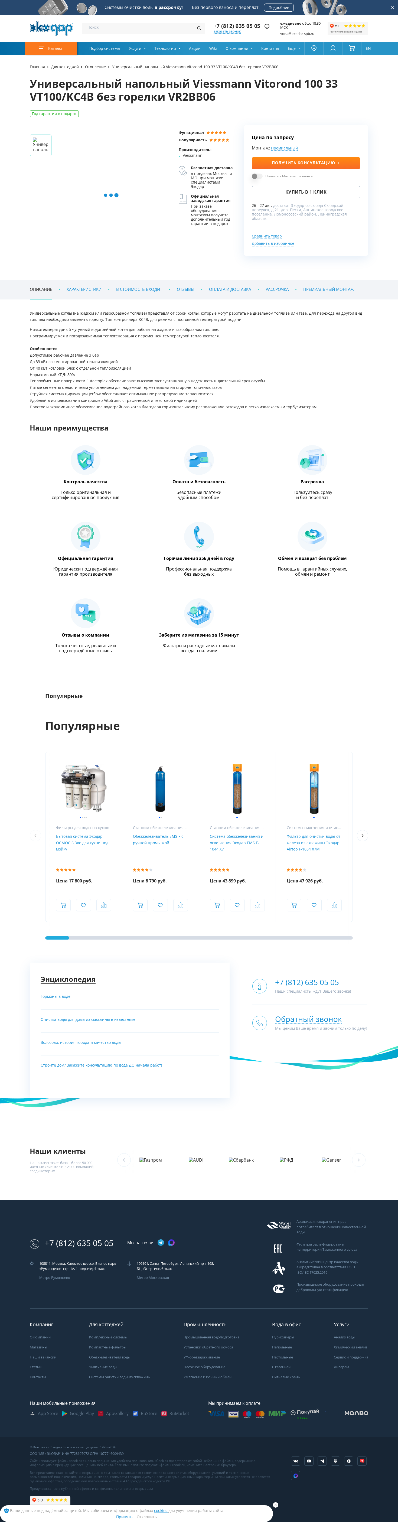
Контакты (270, 48)
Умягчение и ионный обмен (207, 1377)
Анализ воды (344, 1337)
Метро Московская (153, 1278)
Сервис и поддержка (351, 1357)
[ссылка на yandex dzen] (348, 1461)
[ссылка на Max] (295, 1475)
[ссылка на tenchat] (362, 1461)
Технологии (165, 48)
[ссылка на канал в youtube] (309, 1461)
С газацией (281, 1367)
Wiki (213, 48)
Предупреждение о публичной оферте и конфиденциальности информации (91, 1489)
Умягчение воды (103, 1367)
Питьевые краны (286, 1377)
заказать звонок (227, 31)
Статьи (35, 1367)
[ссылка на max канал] (171, 1242)
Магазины (38, 1347)
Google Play (82, 1413)
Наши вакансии (43, 1357)
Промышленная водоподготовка (211, 1337)
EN (368, 48)
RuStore (149, 1413)
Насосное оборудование (204, 1367)
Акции (195, 48)
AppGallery (117, 1413)
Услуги (135, 48)
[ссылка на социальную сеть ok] (335, 1461)
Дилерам (341, 1367)
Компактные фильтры (107, 1347)
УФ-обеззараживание (202, 1357)
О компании (237, 48)
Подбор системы (104, 48)
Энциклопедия (68, 979)
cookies (161, 1510)
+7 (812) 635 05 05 (237, 26)
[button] (362, 835)
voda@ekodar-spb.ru (297, 34)
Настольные (282, 1357)
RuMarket (179, 1413)
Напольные (282, 1347)
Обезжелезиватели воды (110, 1357)
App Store (48, 1413)
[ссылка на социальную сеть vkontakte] (295, 1461)
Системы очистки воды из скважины (120, 1377)
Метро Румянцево (54, 1278)
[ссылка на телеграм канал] (161, 1243)
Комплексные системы (108, 1337)
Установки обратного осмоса (208, 1347)
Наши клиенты (58, 1151)
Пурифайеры (283, 1337)
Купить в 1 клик (306, 192)
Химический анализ (350, 1347)
